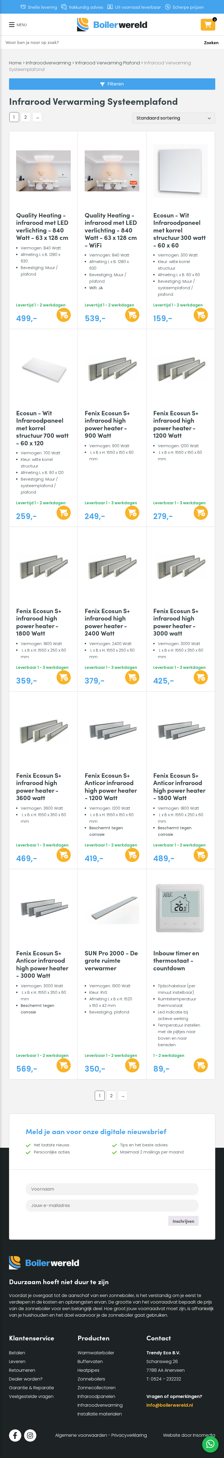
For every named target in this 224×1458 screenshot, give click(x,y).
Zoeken (211, 42)
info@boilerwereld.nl (169, 1405)
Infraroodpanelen (96, 1396)
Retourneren (22, 1370)
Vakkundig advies (86, 7)
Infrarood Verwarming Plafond (107, 63)
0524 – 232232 (166, 1379)
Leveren (17, 1361)
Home (15, 63)
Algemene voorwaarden (81, 1435)
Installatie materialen (100, 1414)
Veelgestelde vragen (31, 1396)
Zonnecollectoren (97, 1388)
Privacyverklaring (129, 1435)
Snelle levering (42, 7)
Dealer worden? (26, 1379)
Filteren (115, 84)
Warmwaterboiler (96, 1353)
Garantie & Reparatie (31, 1388)
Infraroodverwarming (48, 63)
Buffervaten (90, 1361)
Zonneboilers (91, 1379)
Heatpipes (88, 1370)
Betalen (17, 1353)
